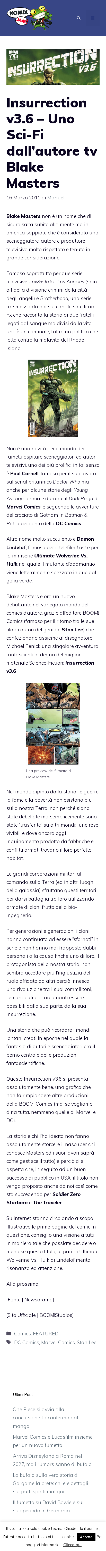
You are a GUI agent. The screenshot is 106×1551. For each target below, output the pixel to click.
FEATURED (45, 1333)
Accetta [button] (86, 1537)
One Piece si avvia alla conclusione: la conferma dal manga (45, 1417)
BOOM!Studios (56, 1315)
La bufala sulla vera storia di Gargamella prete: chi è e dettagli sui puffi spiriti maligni (50, 1483)
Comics (22, 1333)
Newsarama (38, 1299)
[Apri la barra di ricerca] (79, 18)
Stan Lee (86, 1342)
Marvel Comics (58, 1342)
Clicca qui (72, 1544)
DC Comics (26, 1342)
